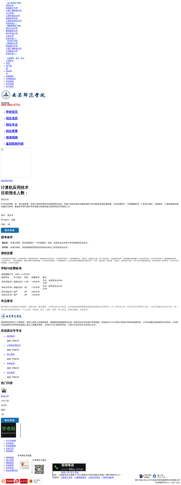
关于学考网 (11, 441)
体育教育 (11, 336)
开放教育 (10, 465)
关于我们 (10, 86)
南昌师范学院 (12, 18)
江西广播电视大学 (14, 10)
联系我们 (10, 451)
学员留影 (10, 81)
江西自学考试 (94, 477)
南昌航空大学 (12, 8)
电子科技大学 (12, 33)
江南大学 (10, 36)
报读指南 (12, 137)
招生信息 (12, 118)
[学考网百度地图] (24, 469)
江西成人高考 (66, 477)
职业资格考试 (12, 470)
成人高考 (10, 460)
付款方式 (10, 448)
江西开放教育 (108, 477)
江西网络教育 (80, 477)
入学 (68, 472)
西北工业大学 (12, 28)
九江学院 (10, 13)
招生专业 (12, 124)
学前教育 (11, 363)
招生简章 (12, 131)
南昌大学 (10, 5)
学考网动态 (11, 79)
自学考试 (10, 468)
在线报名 (10, 76)
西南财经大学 (12, 31)
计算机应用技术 (14, 345)
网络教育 (10, 463)
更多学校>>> (11, 23)
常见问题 (10, 84)
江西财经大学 (12, 51)
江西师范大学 (12, 43)
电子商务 (11, 354)
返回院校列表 (15, 143)
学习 (72, 472)
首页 (8, 63)
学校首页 (12, 111)
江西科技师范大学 (14, 21)
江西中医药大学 (13, 16)
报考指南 (10, 457)
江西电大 (10, 61)
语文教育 (11, 373)
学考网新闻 (11, 446)
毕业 (77, 472)
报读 (63, 472)
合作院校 (10, 443)
